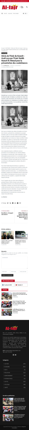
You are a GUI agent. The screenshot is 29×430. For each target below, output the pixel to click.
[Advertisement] (14, 30)
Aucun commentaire (16, 65)
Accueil (5, 13)
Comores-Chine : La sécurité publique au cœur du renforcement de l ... (7, 242)
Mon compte (16, 13)
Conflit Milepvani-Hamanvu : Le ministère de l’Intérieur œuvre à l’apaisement (19, 310)
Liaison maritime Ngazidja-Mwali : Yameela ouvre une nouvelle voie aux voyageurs (20, 294)
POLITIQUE (7, 48)
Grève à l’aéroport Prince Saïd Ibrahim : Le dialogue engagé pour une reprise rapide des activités (19, 302)
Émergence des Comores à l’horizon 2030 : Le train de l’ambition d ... (20, 242)
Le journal (10, 13)
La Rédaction (6, 65)
